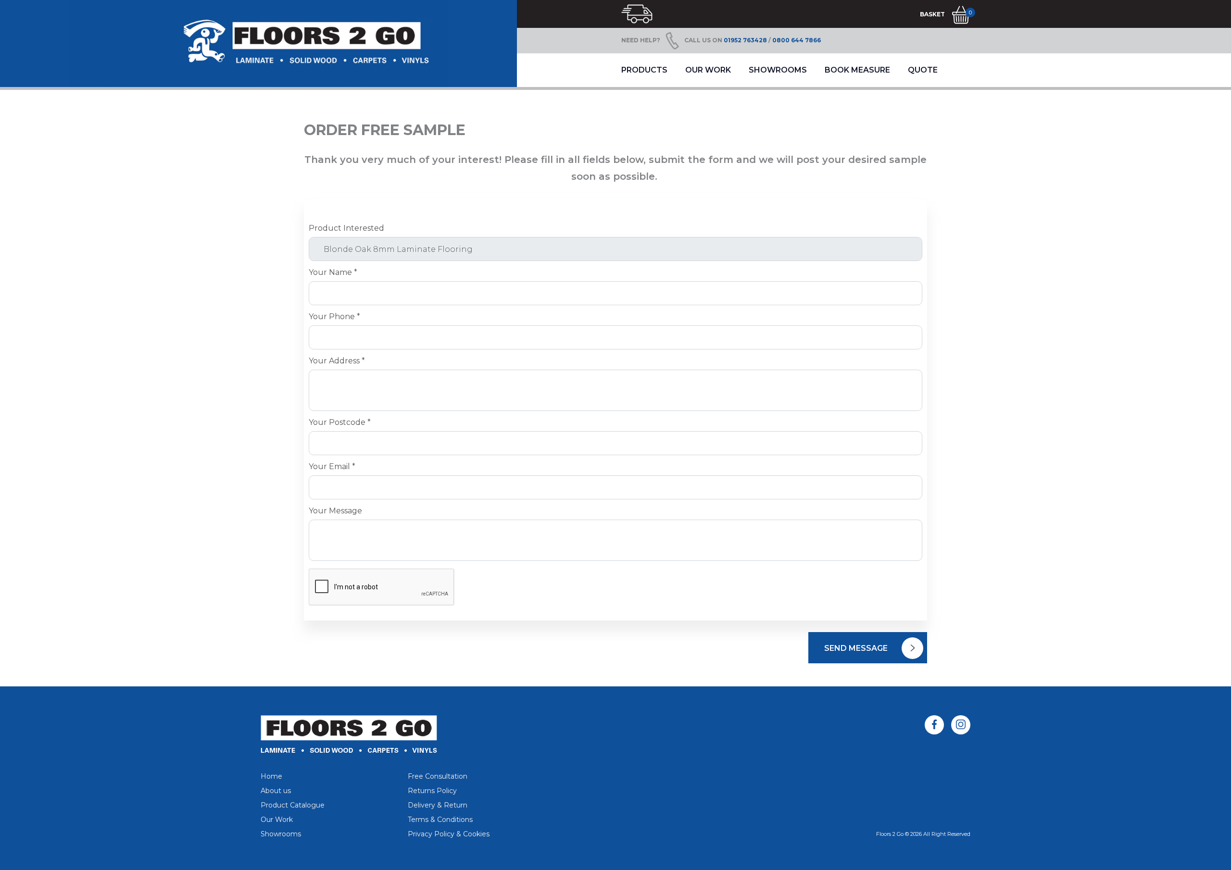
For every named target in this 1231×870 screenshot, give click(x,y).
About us (276, 790)
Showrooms (778, 70)
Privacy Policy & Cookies (449, 834)
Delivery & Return (437, 805)
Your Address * (337, 361)
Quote (923, 70)
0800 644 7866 (796, 40)
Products (644, 70)
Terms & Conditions (440, 819)
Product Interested (346, 228)
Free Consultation (437, 776)
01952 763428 (745, 40)
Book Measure (857, 70)
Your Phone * (334, 317)
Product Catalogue (293, 805)
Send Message (857, 648)
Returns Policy (432, 790)
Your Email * (332, 467)
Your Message (335, 511)
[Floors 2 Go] (258, 43)
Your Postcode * (340, 422)
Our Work (708, 70)
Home (271, 776)
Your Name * (333, 272)
